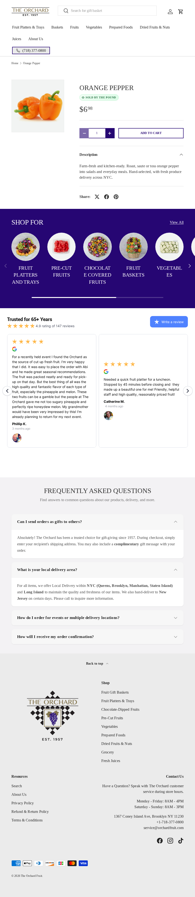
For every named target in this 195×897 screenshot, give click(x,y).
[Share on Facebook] (106, 196)
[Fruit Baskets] (133, 247)
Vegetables (94, 27)
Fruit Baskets (133, 271)
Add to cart (151, 133)
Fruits (74, 27)
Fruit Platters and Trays (25, 275)
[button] (181, 11)
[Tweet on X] (97, 196)
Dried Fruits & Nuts (155, 27)
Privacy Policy (22, 803)
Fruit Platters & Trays (28, 27)
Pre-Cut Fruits (61, 271)
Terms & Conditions (27, 820)
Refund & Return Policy (30, 812)
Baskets (57, 27)
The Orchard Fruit (31, 876)
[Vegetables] (169, 247)
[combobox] (107, 10)
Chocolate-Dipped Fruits (120, 709)
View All (177, 222)
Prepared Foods (121, 27)
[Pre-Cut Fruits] (61, 247)
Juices (16, 39)
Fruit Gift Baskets (115, 692)
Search (16, 786)
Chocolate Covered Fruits (97, 275)
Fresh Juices (110, 761)
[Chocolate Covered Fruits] (97, 247)
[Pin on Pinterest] (116, 196)
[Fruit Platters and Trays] (25, 247)
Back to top (95, 663)
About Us (35, 39)
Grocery (107, 752)
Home (15, 63)
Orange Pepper (31, 63)
